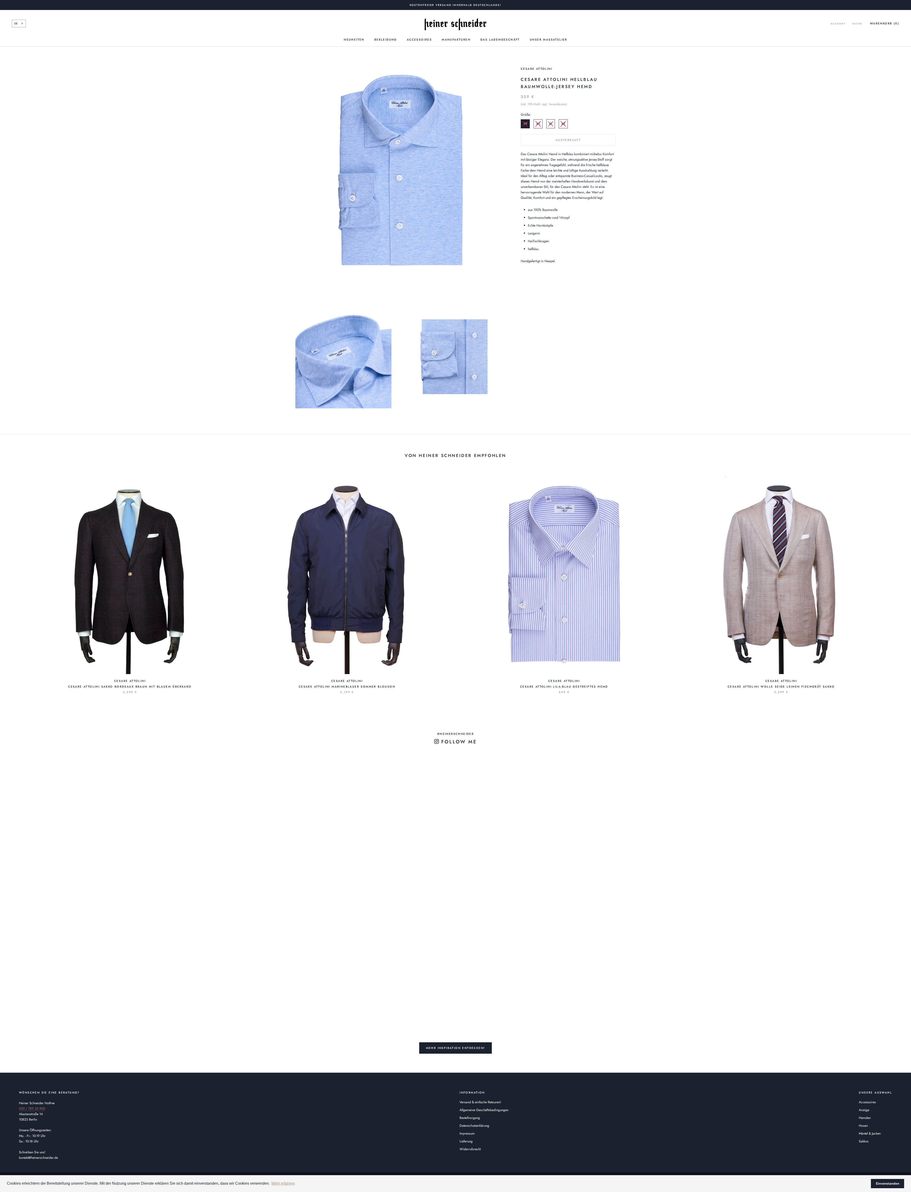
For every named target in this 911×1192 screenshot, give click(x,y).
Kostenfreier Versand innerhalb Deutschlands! (455, 5)
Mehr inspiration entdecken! (455, 1048)
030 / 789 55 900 (32, 1108)
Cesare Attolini (536, 69)
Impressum (467, 1133)
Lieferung (466, 1141)
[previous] (14, 580)
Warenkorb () (884, 23)
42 (563, 123)
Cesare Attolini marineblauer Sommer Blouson (347, 686)
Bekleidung (385, 39)
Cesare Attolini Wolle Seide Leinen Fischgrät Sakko (781, 686)
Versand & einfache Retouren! (480, 1102)
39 (525, 123)
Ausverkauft (568, 140)
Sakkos (864, 1141)
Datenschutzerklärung (474, 1125)
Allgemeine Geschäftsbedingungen (484, 1110)
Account (838, 23)
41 (550, 123)
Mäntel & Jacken (870, 1133)
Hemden (865, 1117)
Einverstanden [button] (887, 1183)
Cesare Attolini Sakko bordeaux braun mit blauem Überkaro (129, 686)
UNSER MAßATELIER (548, 39)
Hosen (863, 1125)
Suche (857, 23)
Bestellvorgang (470, 1117)
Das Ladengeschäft (500, 39)
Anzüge (864, 1110)
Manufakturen (456, 39)
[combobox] (19, 23)
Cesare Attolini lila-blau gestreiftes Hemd (564, 686)
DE (16, 23)
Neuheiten (354, 39)
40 (538, 123)
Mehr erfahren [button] (283, 1183)
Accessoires (419, 39)
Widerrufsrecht (470, 1149)
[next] (896, 580)
